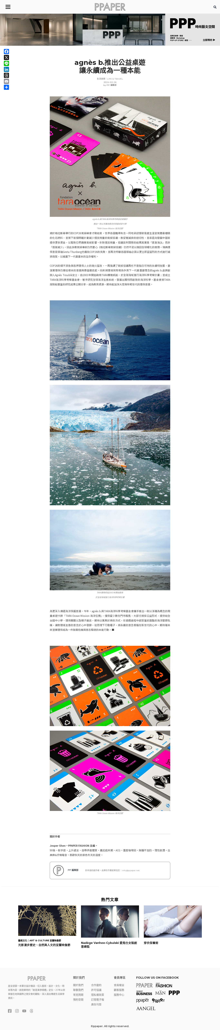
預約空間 (78, 999)
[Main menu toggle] (8, 7)
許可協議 (96, 990)
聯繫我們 (78, 990)
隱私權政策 (97, 994)
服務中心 (119, 994)
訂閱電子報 (97, 999)
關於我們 (78, 985)
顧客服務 (119, 990)
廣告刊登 (96, 1004)
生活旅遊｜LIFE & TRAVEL (110, 79)
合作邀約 (96, 985)
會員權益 (119, 985)
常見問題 (78, 994)
